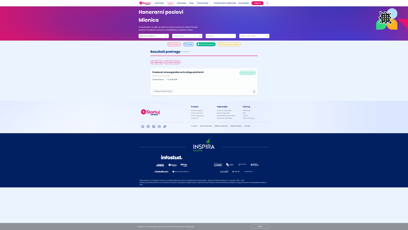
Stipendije (222, 106)
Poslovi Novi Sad (197, 113)
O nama (194, 126)
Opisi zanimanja (249, 118)
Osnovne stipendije (224, 110)
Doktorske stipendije (224, 118)
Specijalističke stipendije (226, 116)
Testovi (245, 116)
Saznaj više (190, 226)
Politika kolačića (236, 126)
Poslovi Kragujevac (198, 116)
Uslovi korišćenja (206, 126)
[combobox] (154, 36)
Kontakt (247, 126)
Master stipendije (223, 113)
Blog (244, 113)
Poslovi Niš (194, 118)
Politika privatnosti (221, 126)
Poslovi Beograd (197, 110)
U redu (260, 226)
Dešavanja (247, 110)
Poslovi (194, 106)
